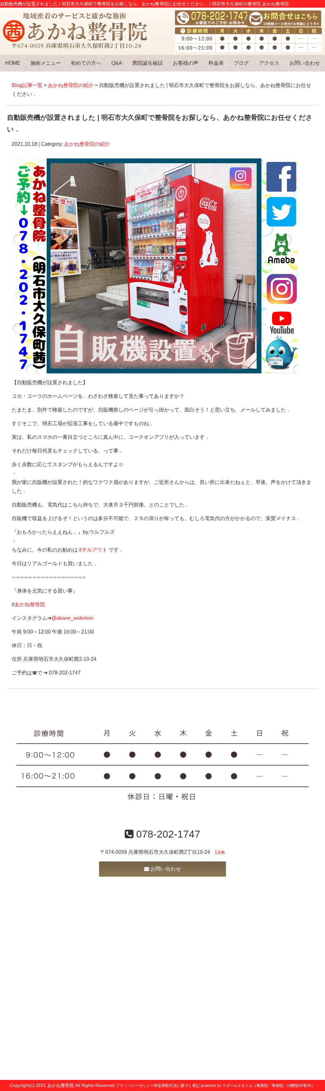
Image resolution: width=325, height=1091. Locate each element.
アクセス (269, 63)
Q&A (116, 63)
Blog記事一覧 (27, 85)
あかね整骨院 (30, 604)
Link (220, 852)
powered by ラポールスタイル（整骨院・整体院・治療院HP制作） (258, 1085)
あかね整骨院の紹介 (71, 85)
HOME (12, 63)
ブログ (241, 63)
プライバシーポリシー (135, 1085)
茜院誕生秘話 (147, 63)
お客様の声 (185, 63)
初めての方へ (86, 63)
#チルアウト (93, 549)
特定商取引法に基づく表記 (177, 1085)
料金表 (216, 63)
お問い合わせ (304, 63)
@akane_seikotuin (72, 618)
